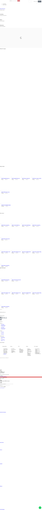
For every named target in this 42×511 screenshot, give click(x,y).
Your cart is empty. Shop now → (3, 376)
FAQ (1, 338)
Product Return (2, 339)
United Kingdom (2, 509)
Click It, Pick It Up (2, 8)
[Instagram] (2, 318)
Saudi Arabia (2, 442)
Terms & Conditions (3, 325)
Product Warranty (3, 337)
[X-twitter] (4, 318)
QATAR (1, 463)
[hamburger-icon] (36, 3)
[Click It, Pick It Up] (1, 7)
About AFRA (2, 324)
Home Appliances (4, 3)
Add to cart (6, 179)
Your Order (2, 332)
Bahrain (1, 486)
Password (1, 385)
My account (2, 333)
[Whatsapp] (6, 318)
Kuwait (1, 449)
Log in (4, 386)
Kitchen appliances (4, 4)
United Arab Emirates (3, 412)
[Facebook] (1, 318)
